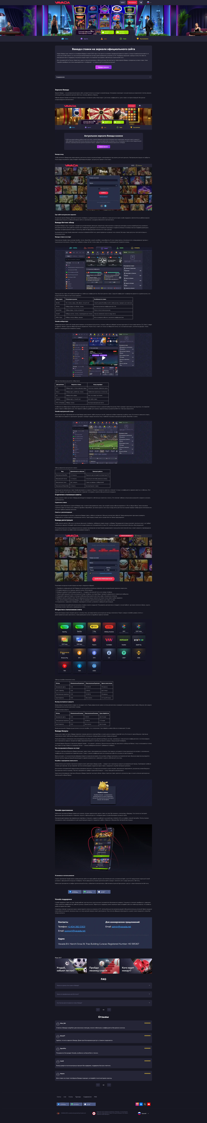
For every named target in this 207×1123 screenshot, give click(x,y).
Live (65, 1097)
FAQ (95, 1097)
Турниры (78, 1097)
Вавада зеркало (103, 67)
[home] (62, 2)
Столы (71, 1097)
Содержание (87, 1097)
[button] (205, 20)
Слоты (59, 1097)
